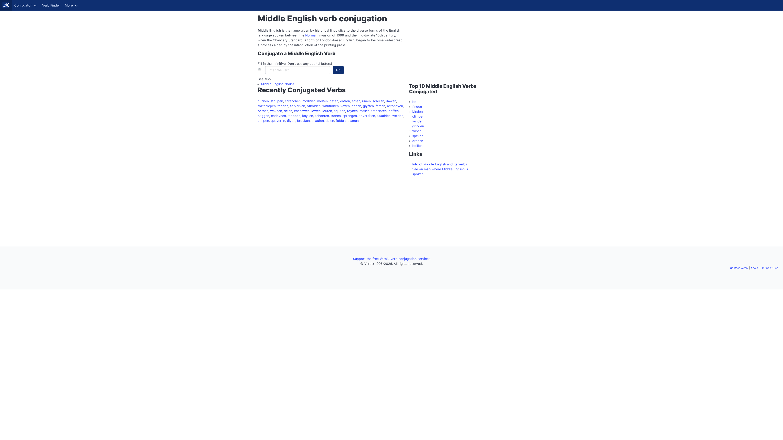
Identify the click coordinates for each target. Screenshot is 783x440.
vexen (345, 106)
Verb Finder (51, 5)
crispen (263, 121)
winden (417, 121)
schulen (378, 101)
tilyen (291, 121)
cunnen (263, 101)
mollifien (308, 101)
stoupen (277, 101)
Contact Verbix (739, 268)
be (414, 102)
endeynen (278, 116)
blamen (353, 121)
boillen (417, 146)
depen (356, 106)
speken (417, 136)
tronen (336, 116)
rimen (366, 101)
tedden (283, 106)
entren (345, 101)
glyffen (368, 106)
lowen (316, 111)
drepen (417, 141)
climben (418, 116)
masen (364, 111)
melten (322, 101)
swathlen (383, 116)
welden (397, 116)
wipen (416, 131)
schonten (322, 116)
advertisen (367, 116)
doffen (393, 111)
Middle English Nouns (277, 84)
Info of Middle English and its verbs (439, 164)
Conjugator (23, 5)
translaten (379, 111)
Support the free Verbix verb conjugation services (391, 259)
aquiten (339, 111)
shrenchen (293, 101)
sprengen (350, 116)
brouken (303, 121)
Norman (311, 35)
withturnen (330, 106)
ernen (356, 101)
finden (417, 106)
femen (380, 106)
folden (341, 121)
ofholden (314, 106)
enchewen (302, 111)
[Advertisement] (434, 53)
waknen (276, 111)
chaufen (318, 121)
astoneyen (395, 106)
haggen (263, 116)
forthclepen (267, 106)
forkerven (297, 106)
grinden (418, 126)
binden (417, 111)
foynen (352, 111)
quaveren (278, 121)
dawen (391, 101)
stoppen (294, 116)
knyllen (307, 116)
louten (327, 111)
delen (288, 111)
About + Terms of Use (764, 268)
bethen (263, 111)
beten (334, 101)
